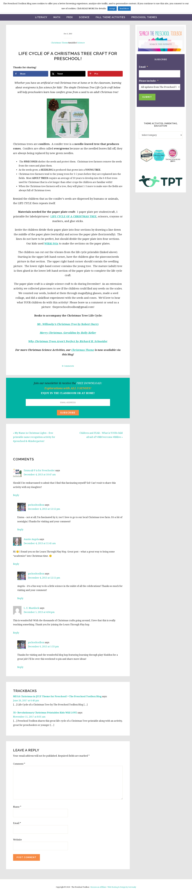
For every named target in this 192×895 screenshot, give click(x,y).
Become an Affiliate (98, 887)
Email (17, 823)
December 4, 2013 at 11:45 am (40, 543)
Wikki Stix (51, 243)
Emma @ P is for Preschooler (39, 470)
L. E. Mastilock (31, 608)
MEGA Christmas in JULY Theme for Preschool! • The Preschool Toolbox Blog (57, 696)
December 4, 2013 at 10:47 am (40, 474)
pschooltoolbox (36, 505)
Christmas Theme (59, 43)
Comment (19, 763)
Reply (16, 495)
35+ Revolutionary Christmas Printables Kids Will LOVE (45, 712)
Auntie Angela (31, 539)
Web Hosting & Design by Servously (122, 887)
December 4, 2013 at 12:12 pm (44, 509)
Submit (147, 97)
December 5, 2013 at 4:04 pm (39, 612)
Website (17, 839)
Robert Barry (68, 324)
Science (81, 43)
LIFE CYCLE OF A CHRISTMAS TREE (73, 216)
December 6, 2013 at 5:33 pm (43, 646)
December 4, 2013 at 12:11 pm (44, 577)
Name (17, 806)
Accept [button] (112, 8)
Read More (124, 8)
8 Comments (68, 366)
